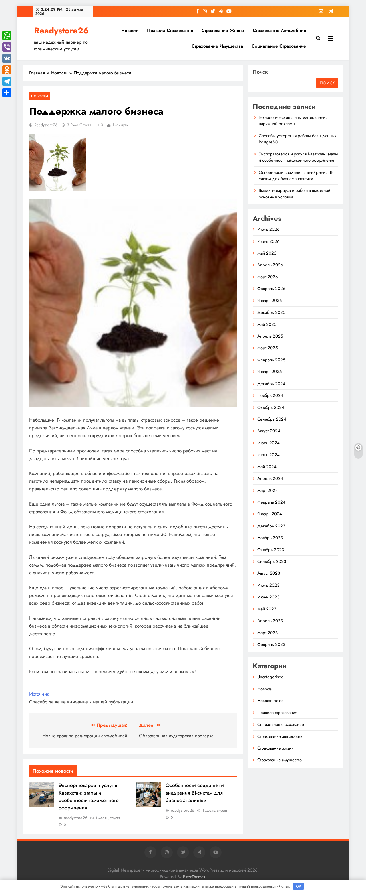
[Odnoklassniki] (7, 70)
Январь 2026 (269, 300)
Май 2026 (267, 253)
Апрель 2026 (270, 265)
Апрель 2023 (270, 621)
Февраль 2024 (271, 502)
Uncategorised (270, 677)
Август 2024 (268, 431)
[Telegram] (7, 81)
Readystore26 (61, 31)
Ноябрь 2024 (270, 395)
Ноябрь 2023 (270, 538)
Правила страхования (170, 30)
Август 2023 (268, 573)
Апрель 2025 (270, 336)
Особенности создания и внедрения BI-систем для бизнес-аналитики (195, 793)
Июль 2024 (268, 443)
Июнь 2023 (268, 597)
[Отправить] (7, 92)
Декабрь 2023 (271, 526)
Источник (39, 694)
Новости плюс (270, 700)
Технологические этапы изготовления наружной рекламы (293, 120)
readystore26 (45, 125)
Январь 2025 (269, 371)
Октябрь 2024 (270, 407)
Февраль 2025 (271, 360)
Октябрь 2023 (270, 550)
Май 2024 (267, 467)
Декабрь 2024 (271, 384)
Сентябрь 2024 (271, 419)
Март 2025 (267, 348)
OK (298, 886)
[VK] (7, 58)
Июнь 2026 (268, 241)
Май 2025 (266, 324)
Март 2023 (267, 633)
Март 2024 (267, 490)
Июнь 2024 (268, 455)
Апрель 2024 (270, 478)
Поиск (260, 72)
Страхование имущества (217, 46)
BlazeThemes (194, 877)
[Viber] (7, 47)
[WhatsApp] (7, 35)
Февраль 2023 (271, 644)
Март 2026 (267, 277)
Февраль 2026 (271, 288)
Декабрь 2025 (271, 312)
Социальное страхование (279, 46)
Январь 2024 (269, 514)
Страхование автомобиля (279, 30)
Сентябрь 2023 (271, 561)
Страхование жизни (223, 30)
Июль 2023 (268, 585)
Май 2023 (266, 609)
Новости (129, 30)
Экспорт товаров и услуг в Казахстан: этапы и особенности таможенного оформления (89, 796)
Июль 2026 (268, 229)
